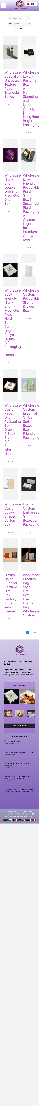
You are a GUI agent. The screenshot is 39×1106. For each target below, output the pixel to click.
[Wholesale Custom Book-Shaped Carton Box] (10, 484)
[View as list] (21, 28)
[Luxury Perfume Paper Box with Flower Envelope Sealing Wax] (8, 713)
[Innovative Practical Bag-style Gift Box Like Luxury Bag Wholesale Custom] (28, 554)
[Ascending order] (29, 18)
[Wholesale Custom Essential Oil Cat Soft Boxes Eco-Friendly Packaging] (28, 385)
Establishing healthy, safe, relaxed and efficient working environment (17, 777)
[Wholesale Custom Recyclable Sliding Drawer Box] (28, 270)
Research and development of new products (19, 752)
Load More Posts (19, 726)
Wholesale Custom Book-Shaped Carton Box (12, 514)
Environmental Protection (12, 741)
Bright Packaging (29, 816)
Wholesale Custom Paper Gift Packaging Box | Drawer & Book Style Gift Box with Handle (12, 429)
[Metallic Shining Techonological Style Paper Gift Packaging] (31, 713)
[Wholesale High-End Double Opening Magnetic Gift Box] (10, 155)
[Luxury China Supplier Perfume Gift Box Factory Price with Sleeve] (10, 554)
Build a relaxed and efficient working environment (16, 764)
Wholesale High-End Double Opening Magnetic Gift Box (12, 189)
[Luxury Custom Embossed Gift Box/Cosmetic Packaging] (28, 484)
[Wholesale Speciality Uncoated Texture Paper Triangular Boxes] (10, 52)
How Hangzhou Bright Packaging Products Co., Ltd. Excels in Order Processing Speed (19, 790)
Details (11, 104)
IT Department (27, 814)
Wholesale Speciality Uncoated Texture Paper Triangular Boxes (12, 84)
